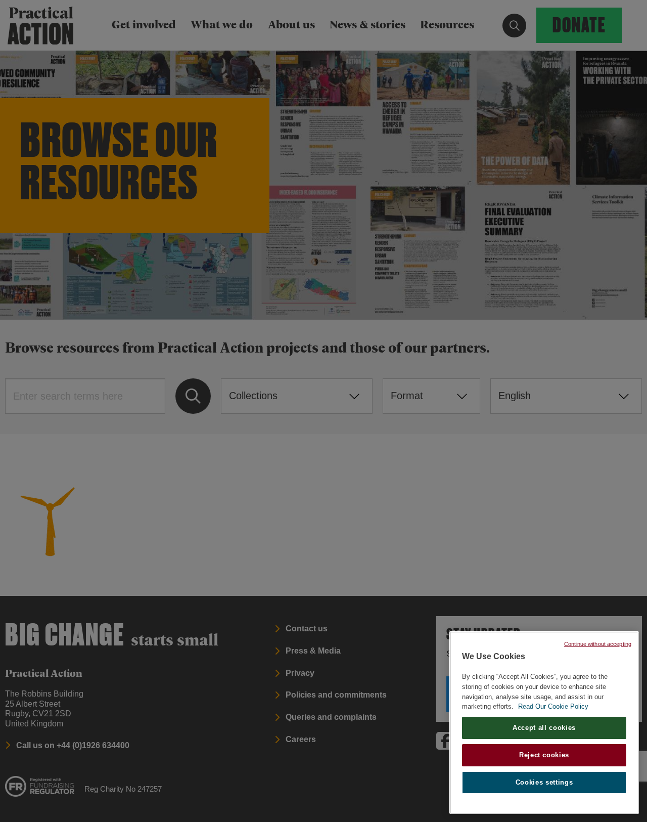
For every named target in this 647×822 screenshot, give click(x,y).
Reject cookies (544, 755)
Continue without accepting (597, 644)
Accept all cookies (544, 727)
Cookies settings (544, 782)
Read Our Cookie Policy (553, 706)
